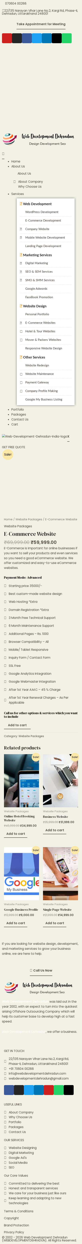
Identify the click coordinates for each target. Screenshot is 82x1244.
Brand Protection (16, 1225)
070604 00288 (15, 3)
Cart (14, 424)
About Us (18, 166)
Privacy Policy (14, 1232)
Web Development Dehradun (25, 1001)
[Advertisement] (41, 88)
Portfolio (17, 409)
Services (17, 194)
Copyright (11, 1218)
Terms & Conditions (18, 1211)
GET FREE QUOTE (13, 447)
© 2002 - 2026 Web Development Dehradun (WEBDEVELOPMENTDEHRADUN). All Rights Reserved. (39, 1239)
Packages (18, 414)
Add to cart (17, 725)
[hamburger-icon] (3, 154)
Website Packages (29, 519)
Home (15, 161)
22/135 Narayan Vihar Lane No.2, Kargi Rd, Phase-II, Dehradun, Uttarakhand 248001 (40, 12)
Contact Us (19, 419)
